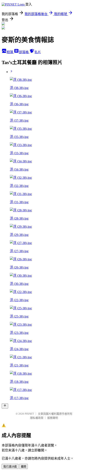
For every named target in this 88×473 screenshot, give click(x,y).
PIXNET (29, 413)
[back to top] (5, 406)
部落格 (24, 52)
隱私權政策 (36, 417)
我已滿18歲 (10, 466)
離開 (23, 466)
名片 (37, 52)
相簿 (10, 52)
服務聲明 (52, 417)
